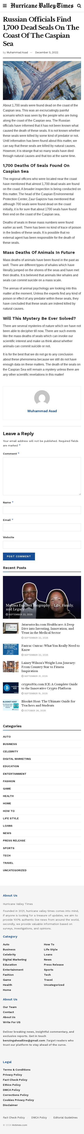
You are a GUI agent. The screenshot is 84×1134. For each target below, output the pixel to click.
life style (11, 818)
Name (8, 502)
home (7, 803)
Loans (8, 825)
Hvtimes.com (19, 1125)
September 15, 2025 (35, 693)
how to (9, 810)
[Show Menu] (5, 6)
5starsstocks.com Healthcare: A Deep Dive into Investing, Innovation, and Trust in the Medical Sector (47, 628)
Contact (8, 1012)
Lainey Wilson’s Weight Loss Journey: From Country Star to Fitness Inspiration (48, 667)
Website (8, 537)
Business (10, 744)
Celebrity (10, 751)
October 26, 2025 (34, 710)
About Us (9, 1017)
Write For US (12, 1022)
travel (8, 862)
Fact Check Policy (15, 1079)
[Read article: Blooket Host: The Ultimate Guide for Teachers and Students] (11, 705)
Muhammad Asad (17, 52)
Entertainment (14, 773)
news (7, 833)
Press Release (14, 840)
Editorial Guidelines (65, 1117)
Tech (7, 855)
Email (8, 520)
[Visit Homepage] (42, 6)
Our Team (10, 1007)
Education (11, 766)
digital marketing (17, 758)
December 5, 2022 (46, 52)
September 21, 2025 (35, 676)
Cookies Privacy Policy (18, 1100)
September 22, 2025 (20, 614)
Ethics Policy (12, 1084)
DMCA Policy (11, 1089)
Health (8, 795)
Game (7, 788)
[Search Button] (79, 6)
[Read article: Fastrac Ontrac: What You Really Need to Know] (11, 649)
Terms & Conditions (16, 1069)
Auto (7, 736)
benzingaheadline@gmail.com (24, 1040)
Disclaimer (10, 1105)
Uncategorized (15, 870)
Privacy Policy (12, 1074)
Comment (11, 453)
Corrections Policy (16, 1094)
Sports (8, 848)
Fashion (9, 781)
